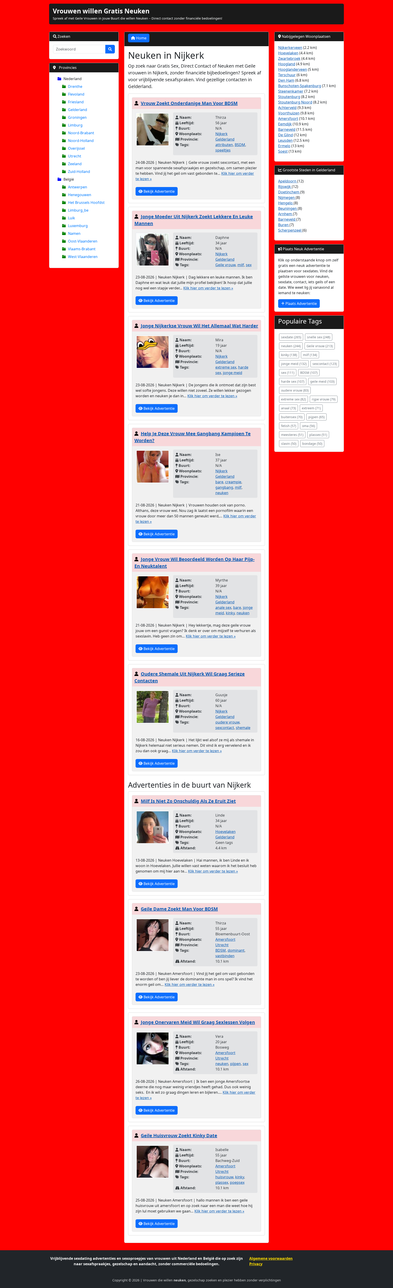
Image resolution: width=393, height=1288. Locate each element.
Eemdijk (285, 124)
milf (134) (310, 355)
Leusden (285, 140)
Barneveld (286, 129)
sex (249, 264)
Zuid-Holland (79, 171)
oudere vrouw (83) (295, 390)
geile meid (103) (322, 381)
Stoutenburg (289, 96)
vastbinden (224, 955)
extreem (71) (311, 408)
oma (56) (308, 426)
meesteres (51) (292, 435)
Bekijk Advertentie (159, 191)
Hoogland (286, 63)
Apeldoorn (287, 181)
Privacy (255, 1263)
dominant (236, 950)
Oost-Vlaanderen (82, 241)
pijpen (235, 1063)
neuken (221, 492)
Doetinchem (289, 192)
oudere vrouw (227, 722)
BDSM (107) (308, 372)
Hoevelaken (225, 831)
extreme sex (225, 367)
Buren (284, 224)
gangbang (224, 487)
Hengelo (286, 202)
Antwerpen (77, 187)
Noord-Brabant (81, 132)
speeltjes (223, 150)
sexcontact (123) (324, 364)
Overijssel (76, 148)
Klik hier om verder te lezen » (208, 288)
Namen (74, 233)
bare (219, 481)
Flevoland (76, 94)
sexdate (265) (291, 337)
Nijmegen (287, 197)
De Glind (285, 134)
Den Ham (286, 80)
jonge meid (232, 372)
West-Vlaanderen (83, 256)
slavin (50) (288, 443)
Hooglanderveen (292, 69)
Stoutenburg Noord (295, 102)
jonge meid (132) (294, 364)
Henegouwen (79, 194)
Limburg (75, 125)
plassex (221, 1182)
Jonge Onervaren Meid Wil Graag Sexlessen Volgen (198, 1022)
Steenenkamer (290, 91)
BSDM (240, 144)
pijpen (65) (316, 417)
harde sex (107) (292, 381)
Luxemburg (78, 225)
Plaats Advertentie (301, 303)
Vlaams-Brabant (82, 248)
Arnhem (285, 213)
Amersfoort (225, 939)
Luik (71, 217)
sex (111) (287, 372)
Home (140, 37)
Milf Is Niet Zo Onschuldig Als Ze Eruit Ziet (188, 801)
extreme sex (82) (293, 399)
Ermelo (284, 145)
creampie (233, 481)
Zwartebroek (289, 58)
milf (240, 264)
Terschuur (287, 74)
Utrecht (74, 156)
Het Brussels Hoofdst (86, 202)
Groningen (77, 117)
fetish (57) (288, 426)
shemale (243, 727)
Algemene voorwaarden (271, 1258)
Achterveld (287, 107)
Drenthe (75, 86)
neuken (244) (291, 346)
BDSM (220, 950)
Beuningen (288, 208)
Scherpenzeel (290, 230)
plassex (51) (318, 435)
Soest (283, 151)
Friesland (76, 101)
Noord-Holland (81, 140)
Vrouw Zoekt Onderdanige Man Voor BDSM (189, 103)
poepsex (237, 1182)
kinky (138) (289, 355)
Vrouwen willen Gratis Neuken (101, 11)
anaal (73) (288, 408)
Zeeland (75, 163)
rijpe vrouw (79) (323, 399)
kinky (230, 612)
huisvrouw (224, 1176)
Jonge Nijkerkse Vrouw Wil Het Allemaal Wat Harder (199, 326)
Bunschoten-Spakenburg (299, 85)
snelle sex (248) (318, 337)
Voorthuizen (289, 113)
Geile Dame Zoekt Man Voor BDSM (179, 909)
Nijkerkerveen (290, 47)
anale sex (223, 607)
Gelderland (77, 109)
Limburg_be (78, 210)
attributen (224, 144)
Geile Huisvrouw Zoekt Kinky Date (179, 1135)
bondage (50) (312, 443)
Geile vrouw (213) (320, 346)
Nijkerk (221, 133)
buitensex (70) (291, 417)
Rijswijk (285, 186)
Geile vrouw (225, 264)
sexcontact (224, 727)
